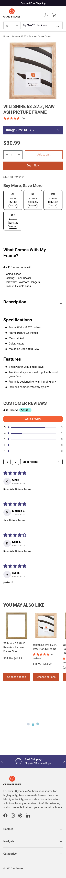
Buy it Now (33, 165)
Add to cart (43, 154)
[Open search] (6, 462)
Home (6, 36)
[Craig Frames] (12, 777)
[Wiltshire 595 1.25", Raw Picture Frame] (46, 626)
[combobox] (33, 25)
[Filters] (15, 462)
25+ (12, 214)
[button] (54, 15)
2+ (12, 193)
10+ (53, 193)
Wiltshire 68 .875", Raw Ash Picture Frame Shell (14, 647)
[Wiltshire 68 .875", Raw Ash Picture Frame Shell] (16, 626)
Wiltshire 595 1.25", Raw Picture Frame (45, 647)
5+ (32, 193)
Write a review (33, 418)
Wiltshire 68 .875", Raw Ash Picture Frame (31, 36)
